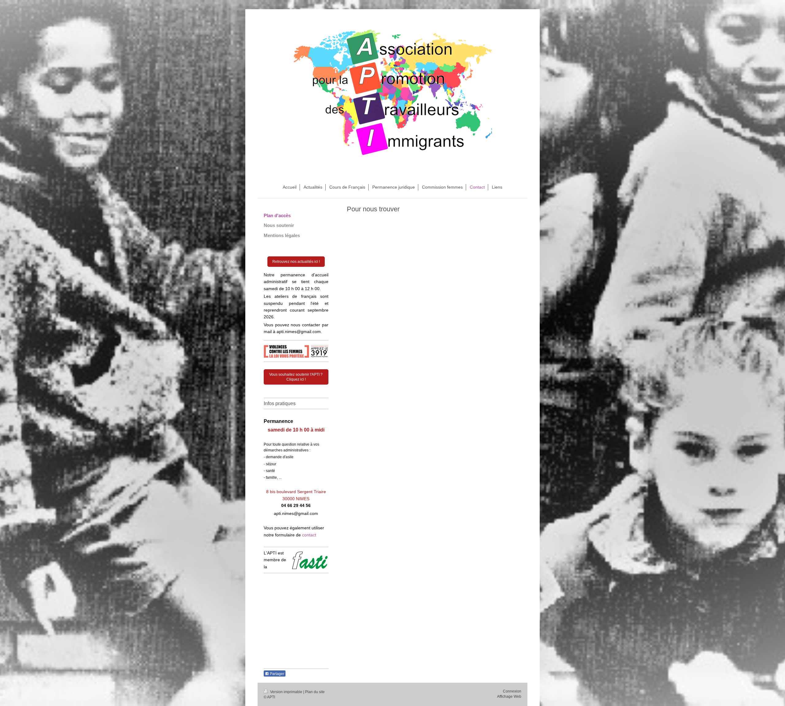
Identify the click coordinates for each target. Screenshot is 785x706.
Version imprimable (286, 692)
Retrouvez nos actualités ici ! (296, 261)
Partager (276, 674)
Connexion (512, 691)
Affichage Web (509, 696)
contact (309, 534)
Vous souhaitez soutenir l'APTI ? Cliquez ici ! (296, 377)
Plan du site (315, 692)
